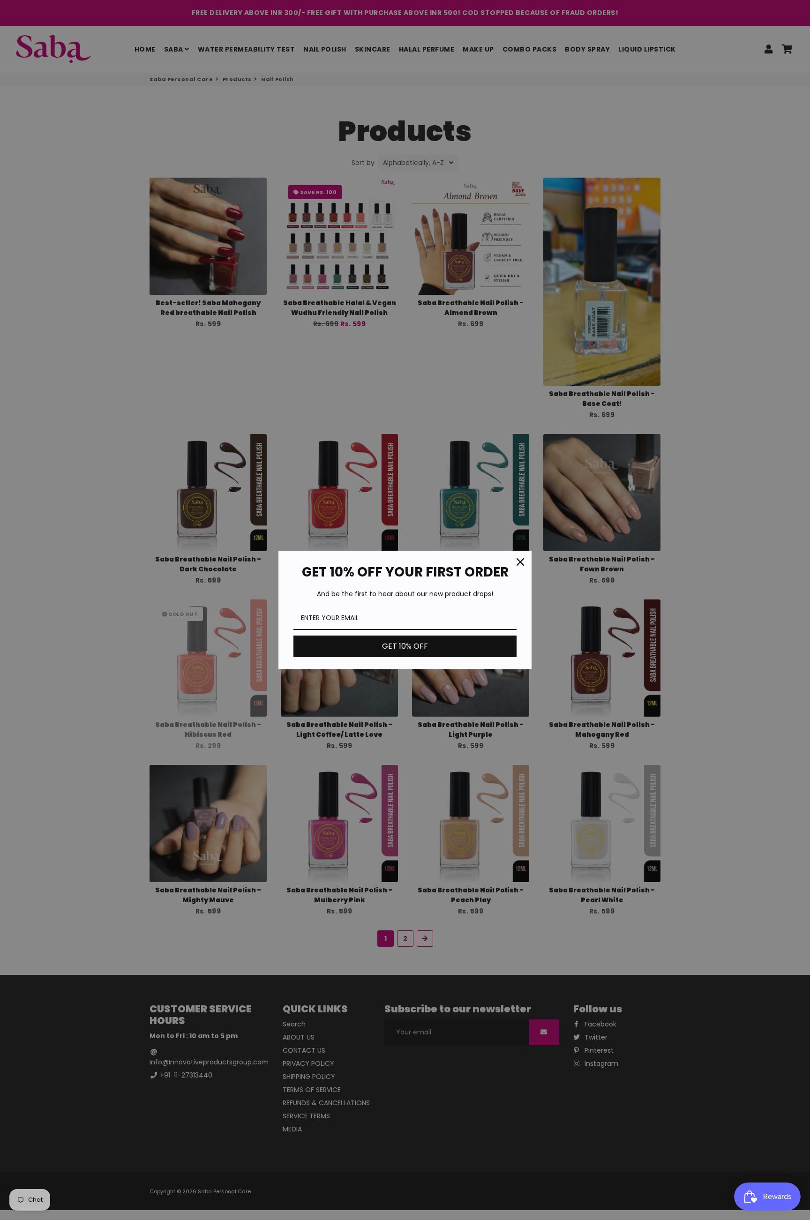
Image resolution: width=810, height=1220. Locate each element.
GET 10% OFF (405, 646)
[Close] (520, 562)
